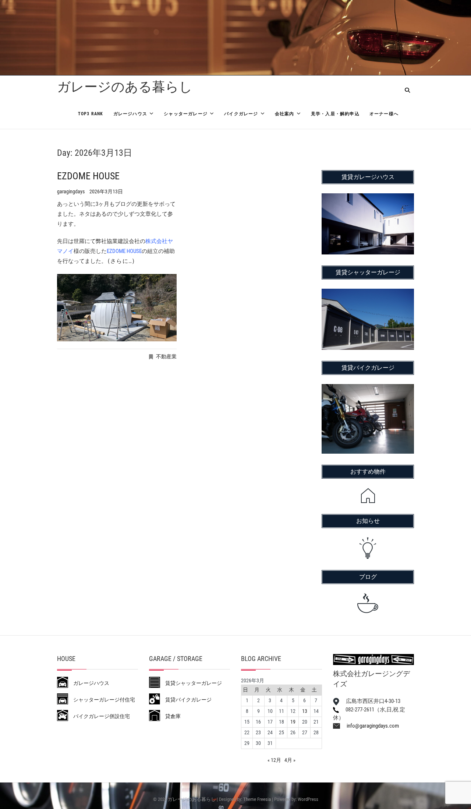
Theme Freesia (257, 799)
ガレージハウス (130, 113)
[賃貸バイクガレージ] (368, 389)
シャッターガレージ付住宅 (101, 700)
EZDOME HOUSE (88, 176)
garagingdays (71, 191)
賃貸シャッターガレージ (191, 683)
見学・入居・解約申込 (335, 113)
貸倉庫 (170, 716)
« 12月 (274, 760)
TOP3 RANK (90, 113)
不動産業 (166, 356)
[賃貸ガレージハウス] (368, 198)
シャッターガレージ (186, 113)
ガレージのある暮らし (124, 87)
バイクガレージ (241, 113)
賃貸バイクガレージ (186, 700)
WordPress (308, 799)
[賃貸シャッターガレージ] (368, 293)
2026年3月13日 (106, 191)
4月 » (289, 760)
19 (292, 722)
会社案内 (284, 113)
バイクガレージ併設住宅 (99, 716)
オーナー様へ (384, 113)
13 (304, 711)
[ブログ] (368, 603)
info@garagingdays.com (369, 725)
